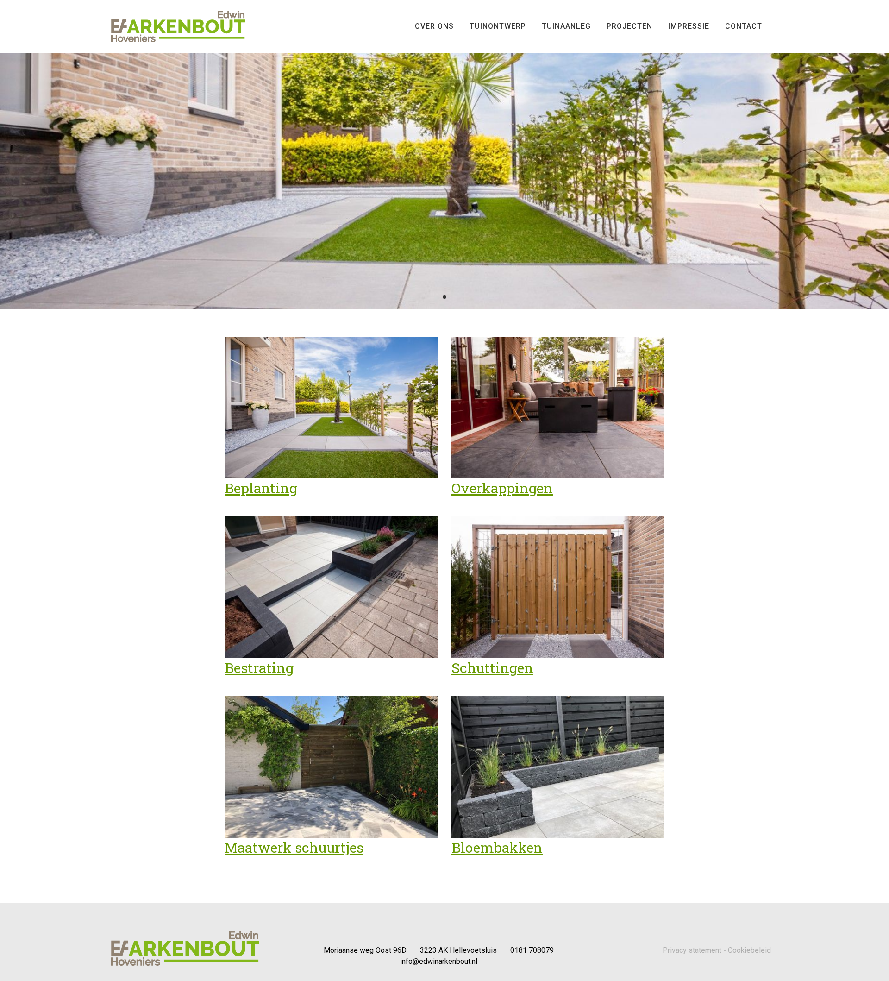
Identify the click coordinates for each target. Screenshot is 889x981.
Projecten (629, 26)
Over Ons (434, 26)
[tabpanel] (444, 154)
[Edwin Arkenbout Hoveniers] (178, 25)
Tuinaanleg (566, 26)
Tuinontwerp (498, 26)
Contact (743, 26)
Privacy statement (692, 950)
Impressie (688, 26)
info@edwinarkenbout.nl (438, 961)
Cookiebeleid (749, 950)
